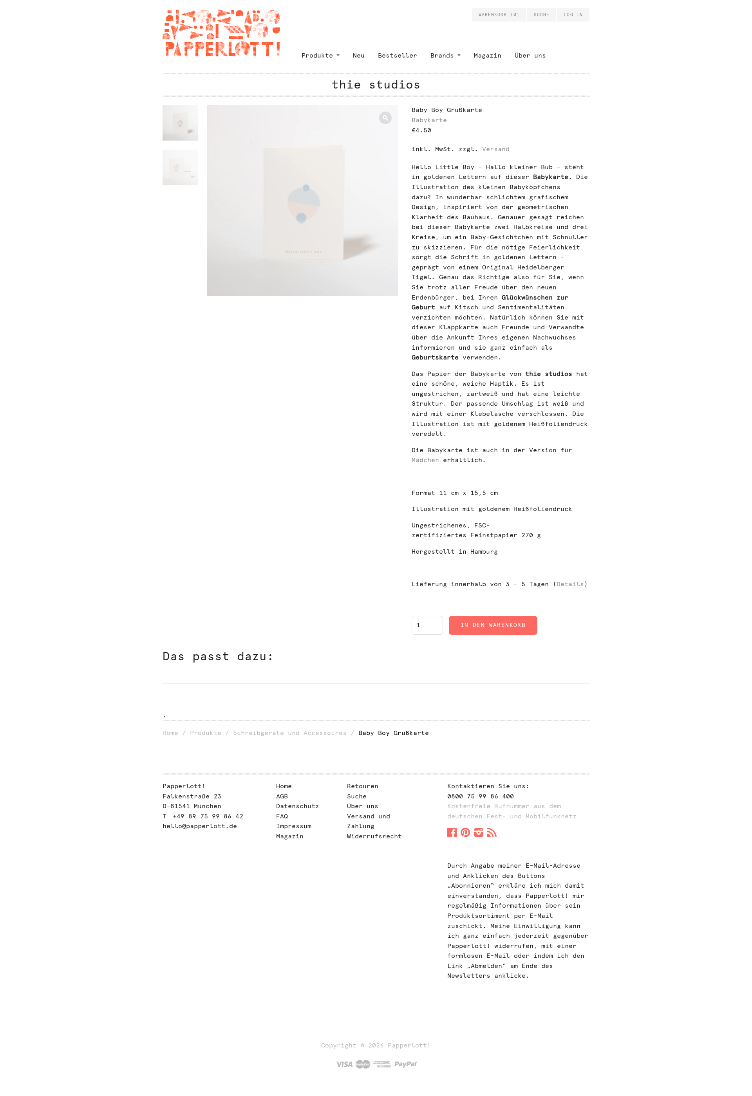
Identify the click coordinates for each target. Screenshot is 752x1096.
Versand (496, 149)
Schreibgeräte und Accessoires (290, 733)
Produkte (317, 55)
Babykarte (429, 120)
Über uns (530, 55)
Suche (357, 796)
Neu (359, 55)
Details (570, 584)
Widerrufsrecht (374, 836)
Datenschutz (297, 806)
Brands (442, 55)
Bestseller (397, 55)
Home (170, 733)
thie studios (376, 84)
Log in (573, 14)
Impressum (293, 826)
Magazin (487, 55)
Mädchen (425, 460)
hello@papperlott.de (200, 826)
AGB (282, 796)
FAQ (282, 816)
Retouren (362, 786)
